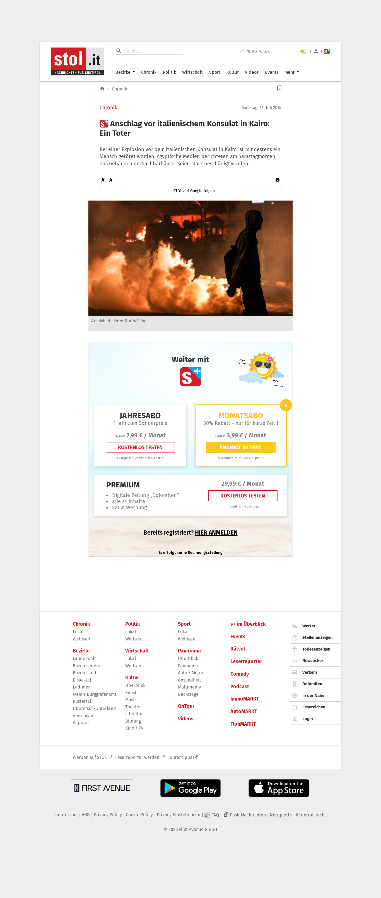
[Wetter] (303, 51)
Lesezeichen (313, 706)
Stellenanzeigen (317, 637)
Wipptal (81, 722)
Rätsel (237, 649)
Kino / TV (134, 728)
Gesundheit (189, 680)
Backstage (188, 694)
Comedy (239, 674)
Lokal (78, 631)
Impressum (66, 814)
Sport (214, 72)
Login (307, 718)
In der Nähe (313, 695)
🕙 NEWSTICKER (255, 51)
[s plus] (327, 51)
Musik (131, 699)
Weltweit (82, 639)
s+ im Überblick (248, 624)
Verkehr (309, 672)
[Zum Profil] (316, 51)
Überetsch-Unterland (94, 708)
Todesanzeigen (316, 649)
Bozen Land (84, 672)
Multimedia (189, 687)
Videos (252, 72)
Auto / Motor (190, 672)
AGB (86, 814)
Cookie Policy (139, 814)
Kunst (130, 692)
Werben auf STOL (90, 757)
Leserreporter (246, 661)
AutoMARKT (243, 711)
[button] (279, 88)
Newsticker (312, 660)
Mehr (289, 72)
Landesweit (84, 658)
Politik (169, 72)
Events (271, 72)
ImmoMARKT (244, 699)
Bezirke (123, 72)
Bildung (133, 721)
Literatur (134, 713)
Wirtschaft (192, 72)
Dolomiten (312, 683)
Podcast (239, 687)
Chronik (148, 72)
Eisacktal (82, 680)
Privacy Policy (108, 814)
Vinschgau (83, 715)
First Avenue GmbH (198, 829)
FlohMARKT (243, 724)
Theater (133, 706)
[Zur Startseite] (102, 88)
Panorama (189, 651)
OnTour (186, 706)
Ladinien (82, 687)
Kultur (232, 72)
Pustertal (82, 701)
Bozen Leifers (86, 665)
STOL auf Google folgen (194, 191)
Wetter (308, 625)
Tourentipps (180, 757)
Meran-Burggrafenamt (95, 694)
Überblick (135, 685)
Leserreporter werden (137, 757)
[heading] (190, 128)
